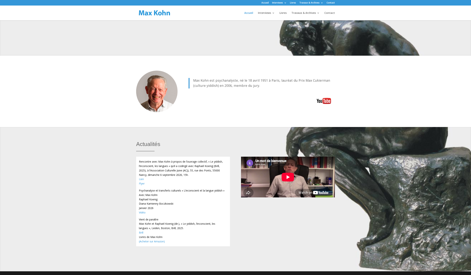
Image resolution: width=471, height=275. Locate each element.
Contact (331, 3)
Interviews (277, 3)
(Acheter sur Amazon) (152, 241)
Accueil (265, 3)
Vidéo (142, 212)
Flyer (142, 183)
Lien (141, 179)
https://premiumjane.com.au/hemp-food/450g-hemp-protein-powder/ (271, 101)
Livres (293, 3)
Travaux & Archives (309, 3)
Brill (141, 232)
